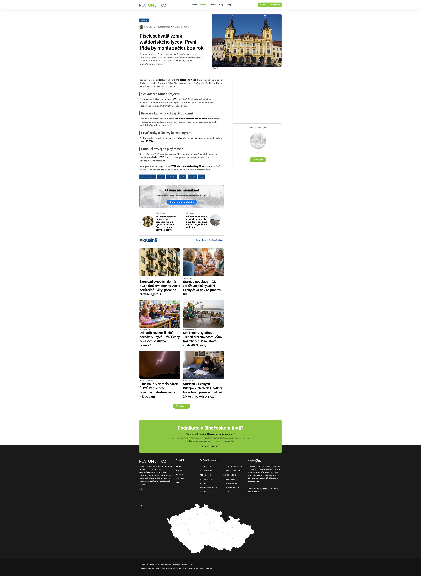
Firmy (229, 5)
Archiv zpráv (180, 478)
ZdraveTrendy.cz (253, 492)
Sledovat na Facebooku (181, 202)
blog (201, 177)
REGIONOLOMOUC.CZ (231, 483)
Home (194, 5)
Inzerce (178, 467)
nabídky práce (165, 475)
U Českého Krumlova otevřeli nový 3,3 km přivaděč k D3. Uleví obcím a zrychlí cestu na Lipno (197, 222)
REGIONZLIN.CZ (229, 479)
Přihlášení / (266, 5)
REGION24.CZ (228, 492)
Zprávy (203, 5)
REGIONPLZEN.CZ (206, 467)
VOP (187, 564)
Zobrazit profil (258, 160)
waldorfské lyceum (147, 177)
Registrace (275, 4)
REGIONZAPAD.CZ (206, 471)
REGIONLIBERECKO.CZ (208, 487)
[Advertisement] (256, 99)
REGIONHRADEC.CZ (207, 492)
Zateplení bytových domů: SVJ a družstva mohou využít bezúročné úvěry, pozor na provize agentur (166, 223)
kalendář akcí (154, 475)
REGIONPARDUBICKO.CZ (232, 467)
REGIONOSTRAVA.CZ (231, 487)
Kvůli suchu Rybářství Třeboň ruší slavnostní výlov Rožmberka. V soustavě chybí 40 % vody (203, 339)
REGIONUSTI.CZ (206, 483)
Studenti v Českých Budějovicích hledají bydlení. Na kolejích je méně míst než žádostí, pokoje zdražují (203, 390)
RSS (177, 482)
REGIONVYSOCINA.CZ (231, 471)
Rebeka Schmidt (149, 27)
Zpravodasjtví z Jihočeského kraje (209, 240)
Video (213, 5)
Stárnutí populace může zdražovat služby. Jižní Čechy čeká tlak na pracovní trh (202, 287)
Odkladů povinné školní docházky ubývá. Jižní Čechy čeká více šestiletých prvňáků (159, 339)
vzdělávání (171, 177)
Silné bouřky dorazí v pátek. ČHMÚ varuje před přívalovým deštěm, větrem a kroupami (159, 390)
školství (192, 177)
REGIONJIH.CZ (205, 475)
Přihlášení (179, 470)
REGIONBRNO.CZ (229, 475)
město (182, 177)
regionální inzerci (152, 481)
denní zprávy (158, 469)
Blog (221, 5)
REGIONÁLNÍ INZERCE (210, 446)
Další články (181, 406)
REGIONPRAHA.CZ (206, 479)
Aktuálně (144, 20)
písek (161, 177)
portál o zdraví (264, 489)
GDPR (182, 564)
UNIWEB (275, 472)
